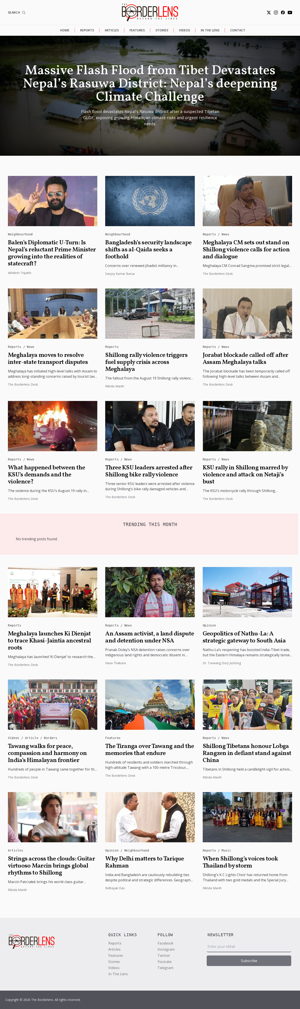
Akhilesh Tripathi (19, 273)
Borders (50, 738)
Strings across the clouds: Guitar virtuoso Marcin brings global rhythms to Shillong (51, 866)
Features (137, 30)
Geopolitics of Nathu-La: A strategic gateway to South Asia (244, 637)
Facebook (165, 943)
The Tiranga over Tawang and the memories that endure (149, 750)
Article (32, 738)
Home (64, 30)
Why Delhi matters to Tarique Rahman (144, 862)
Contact (237, 30)
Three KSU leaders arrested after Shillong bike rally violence (148, 471)
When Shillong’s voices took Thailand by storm (240, 862)
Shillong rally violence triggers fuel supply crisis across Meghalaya (146, 362)
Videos (184, 30)
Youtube (164, 961)
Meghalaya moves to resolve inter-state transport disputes (48, 359)
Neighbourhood (20, 234)
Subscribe (249, 960)
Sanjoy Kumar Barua (120, 274)
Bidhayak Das (115, 888)
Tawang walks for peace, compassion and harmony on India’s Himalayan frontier (47, 753)
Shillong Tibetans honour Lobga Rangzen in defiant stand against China (247, 753)
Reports (87, 30)
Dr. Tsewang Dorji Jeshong (222, 663)
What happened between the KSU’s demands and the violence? (46, 474)
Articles (112, 30)
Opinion (209, 625)
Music (226, 850)
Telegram (165, 967)
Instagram (166, 949)
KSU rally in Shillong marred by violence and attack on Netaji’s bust (245, 474)
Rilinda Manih (114, 386)
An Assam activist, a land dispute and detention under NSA (149, 637)
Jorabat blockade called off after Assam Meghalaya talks (245, 359)
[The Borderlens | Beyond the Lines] (150, 12)
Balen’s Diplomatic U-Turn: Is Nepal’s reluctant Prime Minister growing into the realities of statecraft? (52, 253)
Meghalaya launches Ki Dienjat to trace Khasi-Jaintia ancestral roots (49, 640)
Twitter (163, 955)
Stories (161, 30)
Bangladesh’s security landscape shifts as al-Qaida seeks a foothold (148, 249)
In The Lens (210, 30)
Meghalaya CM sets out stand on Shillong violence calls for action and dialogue (246, 249)
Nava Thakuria (115, 663)
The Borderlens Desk (218, 274)
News (225, 234)
